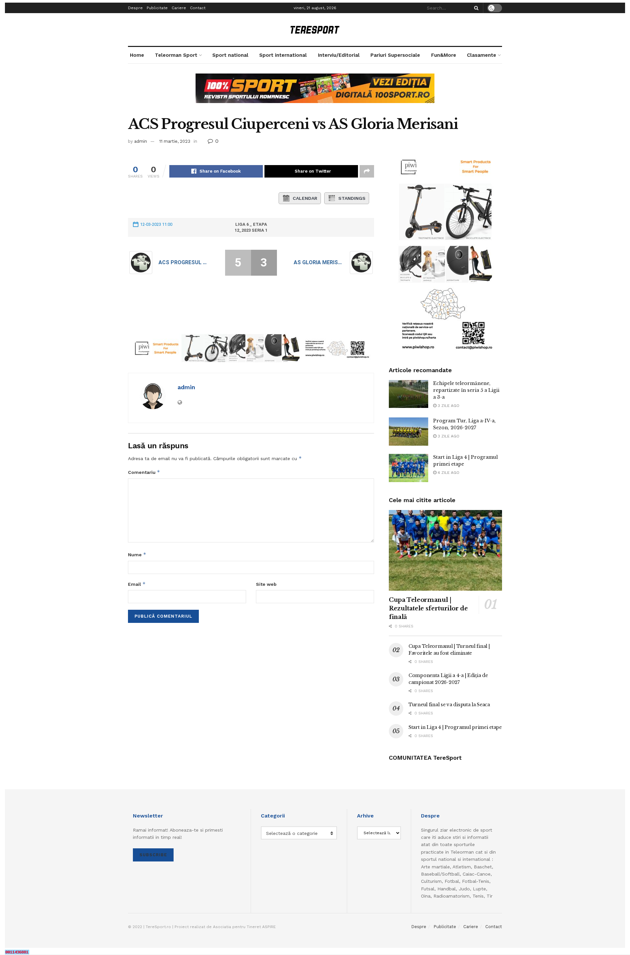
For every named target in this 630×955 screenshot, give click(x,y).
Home (137, 55)
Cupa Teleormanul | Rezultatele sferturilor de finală (428, 608)
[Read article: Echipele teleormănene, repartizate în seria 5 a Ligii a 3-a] (408, 394)
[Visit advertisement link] (315, 93)
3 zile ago (447, 405)
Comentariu (144, 472)
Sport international (283, 55)
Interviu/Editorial (339, 55)
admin (140, 141)
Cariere (179, 8)
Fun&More (443, 55)
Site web (266, 584)
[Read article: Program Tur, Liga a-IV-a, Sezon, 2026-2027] (408, 431)
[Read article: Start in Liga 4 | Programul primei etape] (408, 468)
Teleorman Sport (176, 55)
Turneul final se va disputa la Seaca (449, 705)
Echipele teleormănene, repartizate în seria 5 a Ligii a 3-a (466, 390)
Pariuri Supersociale (395, 55)
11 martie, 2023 (174, 141)
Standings (352, 198)
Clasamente (481, 55)
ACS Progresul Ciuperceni (183, 262)
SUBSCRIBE (153, 854)
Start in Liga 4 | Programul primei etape (455, 727)
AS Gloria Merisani (319, 262)
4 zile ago (447, 472)
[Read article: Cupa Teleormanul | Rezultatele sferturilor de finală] (445, 550)
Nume (137, 554)
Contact (197, 8)
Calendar (305, 198)
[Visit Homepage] (315, 30)
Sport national (230, 55)
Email (137, 584)
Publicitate (157, 8)
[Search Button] (475, 8)
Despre (135, 8)
